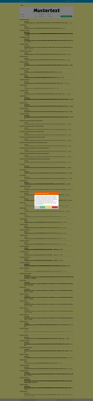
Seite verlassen (54, 207)
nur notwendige (48, 207)
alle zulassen (42, 207)
